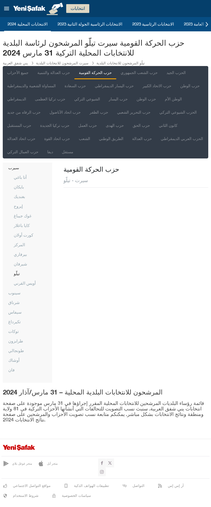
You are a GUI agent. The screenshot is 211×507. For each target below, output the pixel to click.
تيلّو (17, 273)
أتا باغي (20, 177)
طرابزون (15, 340)
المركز (19, 244)
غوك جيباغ (23, 215)
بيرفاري (20, 254)
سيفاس (15, 311)
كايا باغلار (22, 225)
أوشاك (14, 360)
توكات (13, 331)
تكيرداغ (14, 321)
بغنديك (19, 196)
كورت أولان (23, 234)
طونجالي (16, 350)
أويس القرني (25, 283)
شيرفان (20, 263)
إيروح (18, 206)
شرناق (14, 302)
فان (11, 369)
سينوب (14, 292)
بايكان (19, 186)
